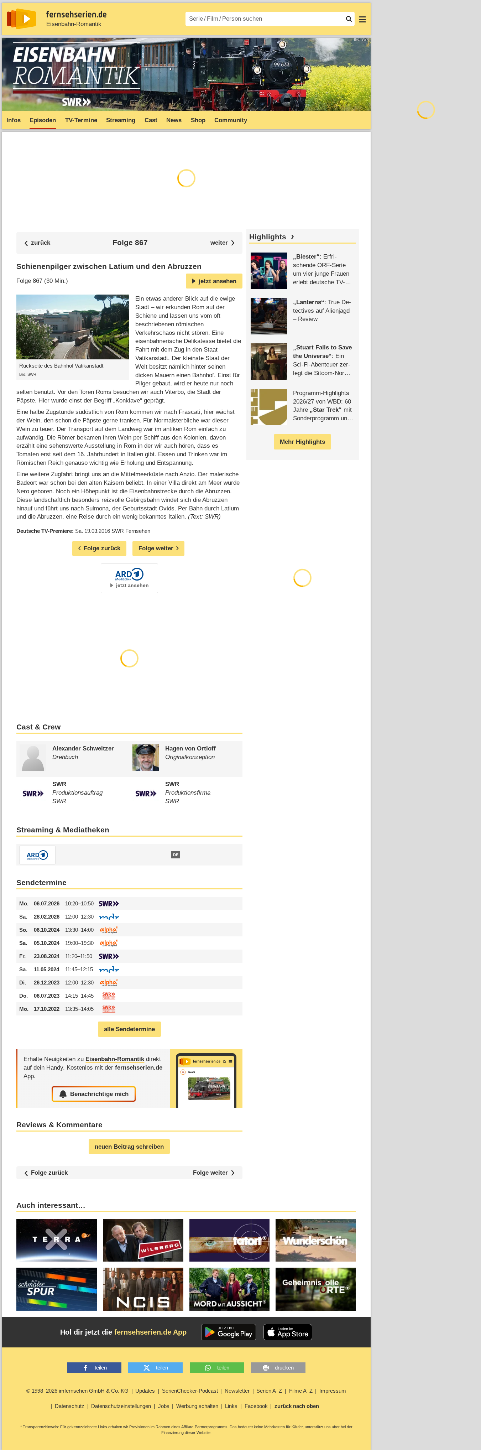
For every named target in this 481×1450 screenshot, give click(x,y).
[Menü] (362, 18)
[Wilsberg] (143, 1240)
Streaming (120, 120)
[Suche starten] (349, 19)
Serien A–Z (269, 1391)
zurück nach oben (297, 1406)
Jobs (163, 1406)
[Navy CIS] (143, 1289)
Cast (151, 120)
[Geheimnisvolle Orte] (316, 1289)
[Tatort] (229, 1240)
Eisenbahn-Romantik (73, 24)
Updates (145, 1391)
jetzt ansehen (217, 281)
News (174, 120)
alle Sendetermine (129, 1029)
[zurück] (37, 242)
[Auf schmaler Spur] (56, 1289)
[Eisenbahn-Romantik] (206, 1078)
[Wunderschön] (316, 1240)
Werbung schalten (197, 1406)
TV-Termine (81, 120)
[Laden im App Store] (288, 1332)
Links (231, 1406)
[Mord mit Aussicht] (229, 1289)
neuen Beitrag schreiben (129, 1146)
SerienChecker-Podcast (190, 1391)
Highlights (267, 237)
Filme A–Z (301, 1391)
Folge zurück (49, 1172)
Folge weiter (210, 1173)
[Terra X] (56, 1240)
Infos (13, 120)
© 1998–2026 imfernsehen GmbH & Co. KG (77, 1391)
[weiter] (222, 243)
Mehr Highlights (302, 441)
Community (230, 120)
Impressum (332, 1391)
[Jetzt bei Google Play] (228, 1332)
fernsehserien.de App (150, 1332)
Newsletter (237, 1391)
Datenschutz (69, 1406)
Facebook (256, 1406)
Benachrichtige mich (99, 1094)
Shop (198, 120)
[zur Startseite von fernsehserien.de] (21, 19)
